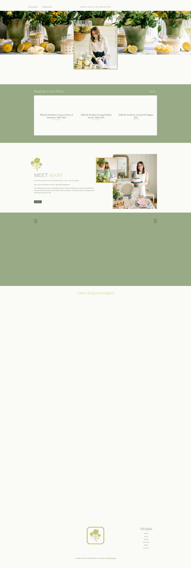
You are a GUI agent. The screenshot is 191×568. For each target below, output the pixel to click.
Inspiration (47, 7)
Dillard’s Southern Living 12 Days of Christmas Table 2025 (56, 116)
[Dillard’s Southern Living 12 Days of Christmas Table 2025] (56, 111)
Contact (146, 548)
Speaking (146, 542)
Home (146, 533)
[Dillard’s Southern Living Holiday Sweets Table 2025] (96, 111)
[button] (152, 109)
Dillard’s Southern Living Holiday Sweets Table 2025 (96, 116)
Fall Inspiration (136, 119)
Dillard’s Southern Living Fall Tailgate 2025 (136, 116)
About (146, 545)
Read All (152, 91)
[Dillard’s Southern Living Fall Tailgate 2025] (136, 111)
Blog (146, 536)
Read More (37, 202)
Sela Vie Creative (111, 558)
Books (146, 539)
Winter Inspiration (56, 119)
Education (33, 7)
